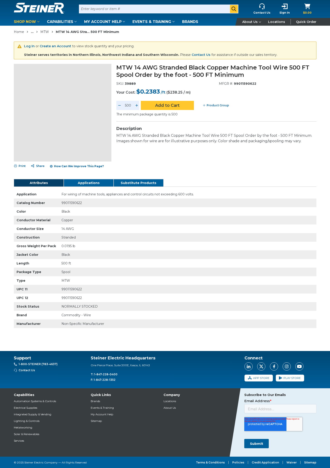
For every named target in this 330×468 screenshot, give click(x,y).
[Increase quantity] (136, 105)
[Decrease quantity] (119, 105)
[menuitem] (27, 22)
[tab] (39, 183)
